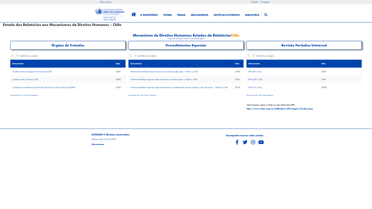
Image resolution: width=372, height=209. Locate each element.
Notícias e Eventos (227, 15)
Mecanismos (199, 15)
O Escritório (149, 15)
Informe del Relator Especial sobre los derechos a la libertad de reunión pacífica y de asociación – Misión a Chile (179, 87)
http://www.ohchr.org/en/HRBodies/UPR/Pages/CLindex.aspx (279, 108)
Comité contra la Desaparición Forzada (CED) (31, 71)
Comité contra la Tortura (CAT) (25, 79)
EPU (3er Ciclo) (255, 71)
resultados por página (28, 55)
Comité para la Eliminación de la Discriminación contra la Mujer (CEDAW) (43, 87)
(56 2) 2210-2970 (108, 139)
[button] (111, 63)
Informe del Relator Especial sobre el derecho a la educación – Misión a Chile (163, 79)
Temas (181, 15)
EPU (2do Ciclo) (255, 79)
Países (167, 15)
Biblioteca (252, 15)
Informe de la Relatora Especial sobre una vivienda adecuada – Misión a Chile (164, 71)
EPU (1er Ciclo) (255, 87)
